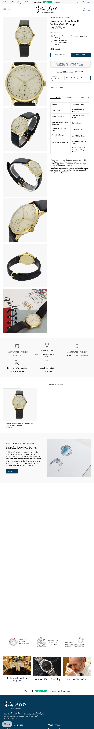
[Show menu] (4, 9)
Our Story (19, 2)
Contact (26, 1)
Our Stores (5, 2)
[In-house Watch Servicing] (47, 666)
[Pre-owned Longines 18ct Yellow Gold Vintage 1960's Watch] (20, 404)
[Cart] (89, 9)
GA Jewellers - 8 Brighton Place (69, 64)
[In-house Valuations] (77, 666)
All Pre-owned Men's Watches (60, 17)
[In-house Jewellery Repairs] (17, 665)
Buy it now (80, 55)
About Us (13, 2)
